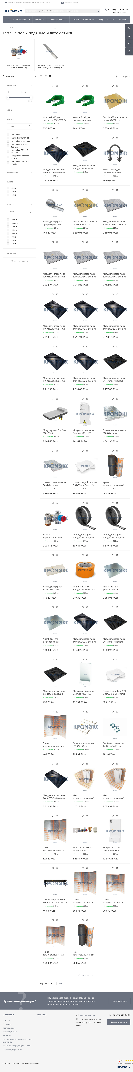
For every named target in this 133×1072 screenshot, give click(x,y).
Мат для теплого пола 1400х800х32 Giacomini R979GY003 (84, 641)
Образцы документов (12, 1049)
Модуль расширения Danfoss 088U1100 (83, 432)
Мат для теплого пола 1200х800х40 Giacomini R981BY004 (54, 276)
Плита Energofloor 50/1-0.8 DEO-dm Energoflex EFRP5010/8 (85, 485)
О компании (9, 1014)
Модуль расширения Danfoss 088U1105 (83, 692)
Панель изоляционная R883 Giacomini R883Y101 (114, 433)
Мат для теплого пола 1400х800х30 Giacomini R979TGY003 (54, 329)
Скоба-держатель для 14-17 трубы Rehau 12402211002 (113, 746)
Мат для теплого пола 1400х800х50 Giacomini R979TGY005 (54, 798)
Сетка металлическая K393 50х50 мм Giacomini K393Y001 (83, 746)
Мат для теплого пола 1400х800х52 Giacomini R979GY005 (114, 329)
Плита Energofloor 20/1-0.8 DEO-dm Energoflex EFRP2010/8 (115, 694)
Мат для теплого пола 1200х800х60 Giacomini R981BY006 (114, 276)
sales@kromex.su (71, 2)
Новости (6, 1020)
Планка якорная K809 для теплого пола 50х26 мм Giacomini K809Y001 (55, 902)
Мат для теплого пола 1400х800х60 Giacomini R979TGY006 (54, 172)
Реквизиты (7, 1024)
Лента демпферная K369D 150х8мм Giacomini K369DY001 (53, 589)
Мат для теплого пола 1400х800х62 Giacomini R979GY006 (54, 381)
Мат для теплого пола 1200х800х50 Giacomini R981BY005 (84, 276)
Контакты (41, 1014)
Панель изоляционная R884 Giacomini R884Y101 (54, 485)
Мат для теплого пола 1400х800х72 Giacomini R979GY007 (84, 381)
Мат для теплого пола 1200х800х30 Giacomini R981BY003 (114, 224)
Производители (10, 1031)
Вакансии (7, 1035)
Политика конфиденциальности (17, 1045)
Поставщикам (9, 1028)
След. (60, 983)
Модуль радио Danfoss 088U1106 (54, 432)
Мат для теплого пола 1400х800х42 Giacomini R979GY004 (84, 329)
